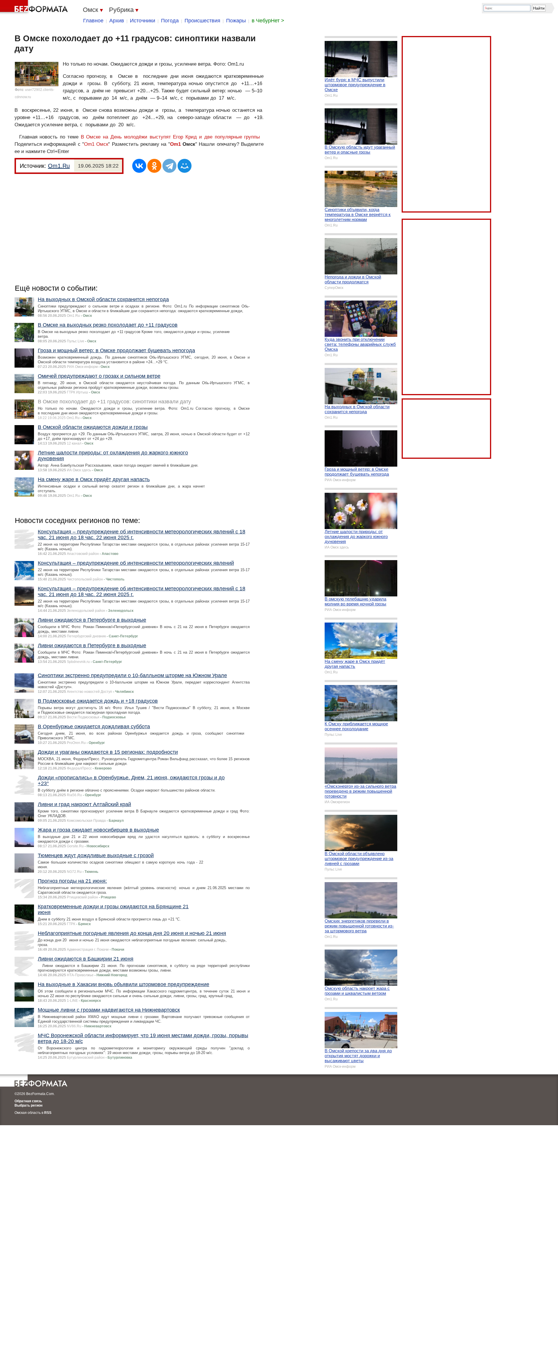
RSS (47, 1113)
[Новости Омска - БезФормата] (35, 7)
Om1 (175, 144)
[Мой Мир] (185, 166)
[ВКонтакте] (139, 166)
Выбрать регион (28, 1105)
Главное (93, 21)
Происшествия (202, 21)
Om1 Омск (96, 144)
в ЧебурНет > (268, 21)
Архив (116, 21)
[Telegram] (169, 166)
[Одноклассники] (154, 166)
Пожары (236, 21)
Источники (142, 21)
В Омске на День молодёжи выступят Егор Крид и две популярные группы (170, 137)
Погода (170, 21)
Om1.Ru (59, 166)
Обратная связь (28, 1101)
